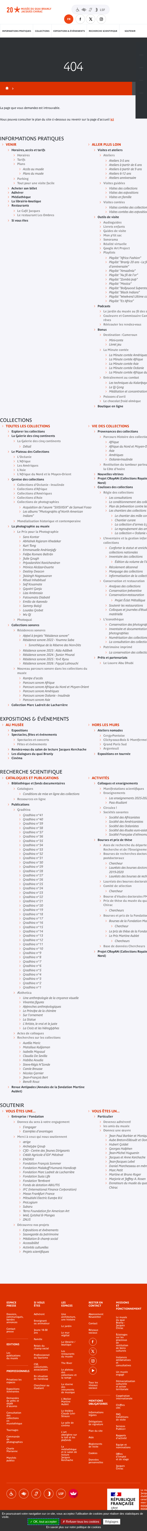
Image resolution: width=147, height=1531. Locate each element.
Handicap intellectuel (48, 1493)
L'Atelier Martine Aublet (66, 1402)
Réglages (111, 1521)
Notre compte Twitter (91, 19)
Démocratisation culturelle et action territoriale (122, 1385)
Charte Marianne (12, 1450)
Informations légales (96, 1413)
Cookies (93, 1453)
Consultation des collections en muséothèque (14, 1418)
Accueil (6, 88)
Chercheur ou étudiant (41, 1387)
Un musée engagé (122, 1373)
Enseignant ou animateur (42, 1322)
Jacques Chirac (120, 1467)
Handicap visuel (24, 1493)
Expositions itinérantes (13, 1390)
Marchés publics (11, 1459)
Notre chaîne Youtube (92, 1370)
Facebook (92, 1341)
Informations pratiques (16, 31)
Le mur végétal (65, 1334)
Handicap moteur (11, 1493)
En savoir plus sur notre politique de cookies (73, 1527)
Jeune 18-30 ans (40, 1331)
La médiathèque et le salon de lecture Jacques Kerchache (69, 1453)
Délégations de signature (96, 1423)
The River (66, 1363)
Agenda (141, 74)
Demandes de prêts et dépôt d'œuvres (13, 1402)
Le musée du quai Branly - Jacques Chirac (121, 1322)
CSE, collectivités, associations (41, 1367)
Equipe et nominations (122, 1446)
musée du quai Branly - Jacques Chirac (33, 9)
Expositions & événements (69, 31)
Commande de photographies (14, 1439)
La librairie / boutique (68, 1343)
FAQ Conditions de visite (122, 1417)
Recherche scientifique (103, 31)
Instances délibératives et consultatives (122, 1361)
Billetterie (141, 48)
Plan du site (96, 1431)
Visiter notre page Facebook (80, 19)
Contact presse (11, 1330)
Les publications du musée (13, 1356)
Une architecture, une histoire (68, 1317)
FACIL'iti (73, 1493)
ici (112, 119)
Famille (38, 1339)
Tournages (12, 1430)
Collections (42, 31)
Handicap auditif (36, 1493)
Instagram (101, 19)
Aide (91, 1437)
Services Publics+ (121, 1427)
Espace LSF (61, 1493)
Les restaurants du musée (67, 1354)
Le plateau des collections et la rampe (69, 1373)
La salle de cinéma (67, 1424)
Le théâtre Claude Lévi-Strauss (68, 1414)
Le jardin (66, 1326)
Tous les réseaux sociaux (93, 1385)
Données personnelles (96, 1461)
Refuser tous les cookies (82, 1521)
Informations (141, 61)
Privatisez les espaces (14, 1381)
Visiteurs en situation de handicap (90, 9)
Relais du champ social (41, 1347)
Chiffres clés (120, 1406)
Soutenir (130, 31)
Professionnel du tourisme (42, 1356)
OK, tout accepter (45, 1521)
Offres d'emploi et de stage (122, 1457)
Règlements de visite (95, 1445)
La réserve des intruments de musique (68, 1388)
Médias (141, 86)
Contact (93, 1323)
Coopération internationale (122, 1397)
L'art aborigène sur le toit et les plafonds (69, 1436)
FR (68, 19)
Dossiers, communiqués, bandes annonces (14, 1318)
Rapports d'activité (121, 1437)
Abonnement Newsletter (96, 1315)
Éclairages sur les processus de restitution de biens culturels (122, 1342)
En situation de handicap (41, 1377)
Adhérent (39, 1314)
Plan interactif (141, 99)
